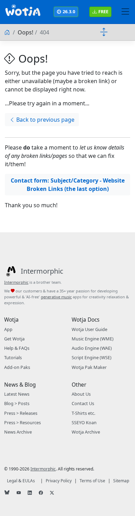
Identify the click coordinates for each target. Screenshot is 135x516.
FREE (103, 11)
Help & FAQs (16, 348)
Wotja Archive (86, 432)
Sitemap (121, 481)
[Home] (7, 32)
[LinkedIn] (30, 493)
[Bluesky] (7, 493)
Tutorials (13, 357)
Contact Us (83, 403)
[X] (52, 493)
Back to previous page (45, 119)
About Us (81, 394)
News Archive (18, 432)
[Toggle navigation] (125, 11)
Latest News (16, 394)
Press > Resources (22, 422)
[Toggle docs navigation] (104, 32)
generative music (56, 296)
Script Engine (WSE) (91, 357)
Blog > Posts (16, 403)
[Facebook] (41, 493)
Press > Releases (20, 413)
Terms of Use (92, 481)
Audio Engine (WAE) (92, 348)
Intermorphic (16, 282)
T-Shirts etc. (83, 413)
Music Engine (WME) (93, 339)
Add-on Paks (17, 367)
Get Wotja (14, 339)
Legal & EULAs (21, 481)
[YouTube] (19, 493)
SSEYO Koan (84, 422)
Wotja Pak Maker (89, 367)
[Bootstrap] (23, 11)
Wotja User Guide (89, 329)
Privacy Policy (59, 481)
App (8, 329)
